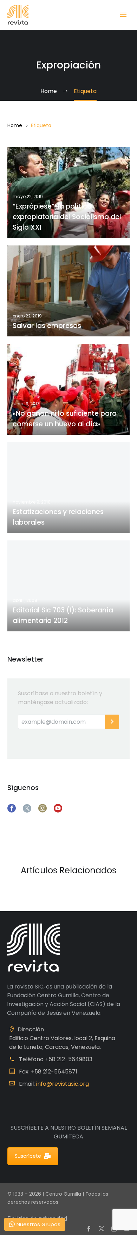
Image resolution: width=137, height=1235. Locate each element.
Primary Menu (123, 14)
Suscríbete (28, 1156)
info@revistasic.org (62, 1084)
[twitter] (27, 808)
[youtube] (58, 808)
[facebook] (11, 808)
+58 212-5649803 (68, 1059)
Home (14, 125)
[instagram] (42, 808)
